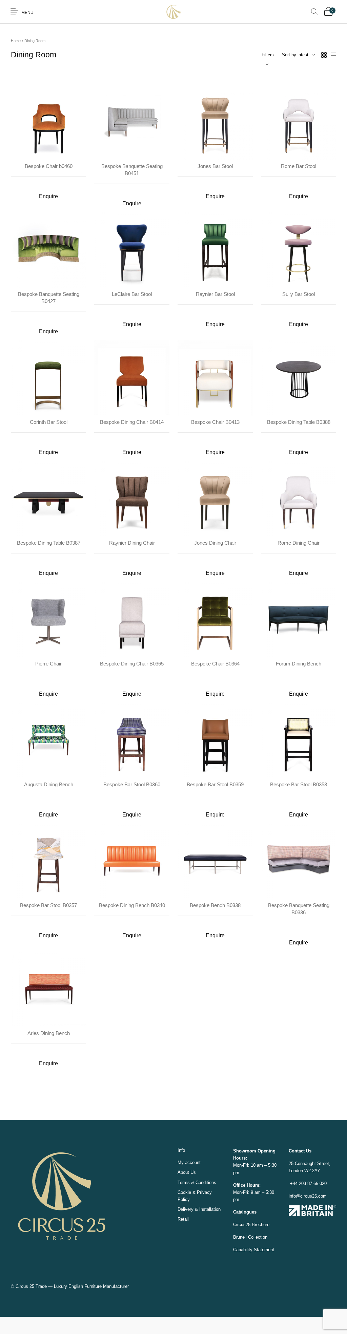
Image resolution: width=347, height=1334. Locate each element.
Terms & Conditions (197, 1165)
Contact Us (300, 1133)
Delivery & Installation (199, 1192)
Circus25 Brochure (251, 1207)
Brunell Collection (250, 1219)
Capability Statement (253, 1232)
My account (189, 1145)
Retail (183, 1201)
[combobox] (298, 55)
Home (16, 41)
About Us (187, 1155)
